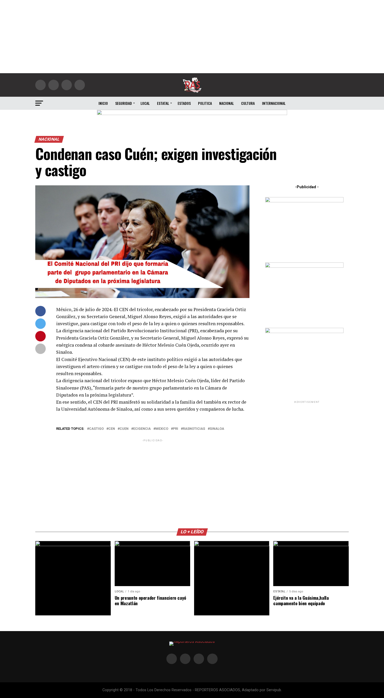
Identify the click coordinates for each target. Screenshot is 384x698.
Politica (205, 103)
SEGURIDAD (123, 103)
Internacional (274, 103)
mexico (161, 429)
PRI (175, 429)
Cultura (248, 103)
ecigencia (142, 429)
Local (145, 103)
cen (111, 429)
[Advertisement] (192, 36)
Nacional (226, 103)
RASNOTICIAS (194, 429)
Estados (184, 103)
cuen (124, 429)
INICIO (103, 103)
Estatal (163, 103)
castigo (96, 429)
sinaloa (217, 429)
